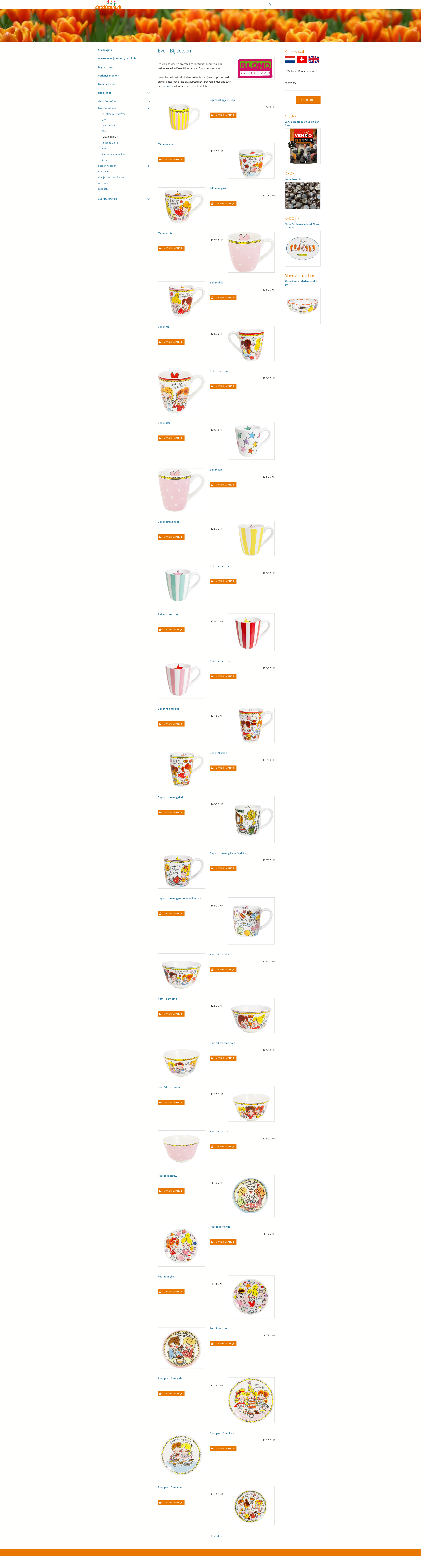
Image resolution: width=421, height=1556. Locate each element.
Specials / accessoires (113, 154)
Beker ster (164, 422)
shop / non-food (107, 101)
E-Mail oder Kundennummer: (301, 71)
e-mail (166, 86)
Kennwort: (290, 82)
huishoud (103, 171)
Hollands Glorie (109, 142)
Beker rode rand (219, 371)
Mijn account (106, 67)
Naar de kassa (106, 84)
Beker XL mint (218, 752)
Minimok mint (166, 144)
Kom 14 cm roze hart (170, 1087)
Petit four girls (166, 1276)
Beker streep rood (168, 614)
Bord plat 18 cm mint (170, 1487)
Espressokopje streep (222, 100)
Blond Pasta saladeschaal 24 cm (301, 283)
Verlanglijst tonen (108, 75)
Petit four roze (218, 1328)
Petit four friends (220, 1226)
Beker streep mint (220, 566)
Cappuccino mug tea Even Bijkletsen (179, 898)
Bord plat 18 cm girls (170, 1378)
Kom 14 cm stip (219, 1131)
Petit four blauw (167, 1175)
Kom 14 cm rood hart (222, 1043)
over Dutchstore (107, 198)
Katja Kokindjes (294, 179)
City (103, 119)
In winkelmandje (225, 115)
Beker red (164, 326)
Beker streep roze (220, 661)
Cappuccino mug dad (170, 797)
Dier (103, 131)
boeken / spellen (107, 165)
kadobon (103, 188)
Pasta (104, 148)
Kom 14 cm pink (167, 998)
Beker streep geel (168, 521)
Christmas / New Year (113, 114)
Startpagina (105, 49)
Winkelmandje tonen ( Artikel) (117, 58)
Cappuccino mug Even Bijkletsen (229, 853)
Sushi (104, 160)
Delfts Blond (108, 125)
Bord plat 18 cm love (222, 1433)
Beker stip (216, 469)
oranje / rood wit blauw (111, 177)
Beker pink (216, 282)
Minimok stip (165, 233)
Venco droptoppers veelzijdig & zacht (302, 123)
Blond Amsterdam (108, 108)
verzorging (104, 183)
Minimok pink (218, 188)
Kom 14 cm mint (219, 954)
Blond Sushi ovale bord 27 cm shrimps (302, 225)
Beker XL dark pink (169, 708)
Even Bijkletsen (109, 137)
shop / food (104, 92)
